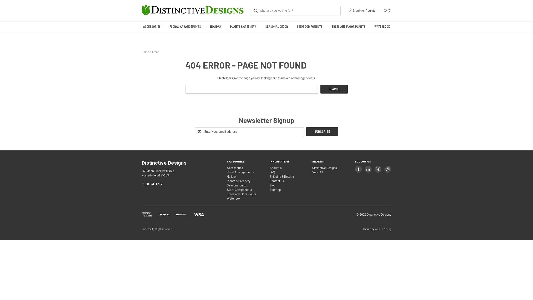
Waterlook (382, 26)
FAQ (272, 172)
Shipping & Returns (282, 176)
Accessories (152, 26)
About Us (276, 168)
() (389, 10)
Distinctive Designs (324, 168)
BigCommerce (163, 229)
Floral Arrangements (185, 26)
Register (371, 10)
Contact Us (277, 181)
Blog (272, 185)
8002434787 (154, 184)
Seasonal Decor (276, 26)
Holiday (215, 26)
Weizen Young (383, 229)
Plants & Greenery (243, 26)
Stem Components (310, 26)
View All (317, 172)
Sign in (357, 10)
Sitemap (275, 189)
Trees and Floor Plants (348, 26)
